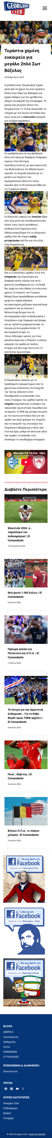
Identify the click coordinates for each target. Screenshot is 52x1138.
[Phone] (23, 1088)
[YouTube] (17, 1088)
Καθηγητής (9, 1041)
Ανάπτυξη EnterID (37, 1134)
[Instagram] (11, 1088)
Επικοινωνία (10, 1071)
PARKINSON (10, 1051)
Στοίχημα (8, 1118)
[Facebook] (5, 1088)
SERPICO (8, 1032)
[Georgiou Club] (16, 8)
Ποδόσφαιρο (10, 1108)
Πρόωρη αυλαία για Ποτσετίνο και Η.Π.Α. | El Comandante (23, 653)
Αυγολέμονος (11, 1036)
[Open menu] (45, 8)
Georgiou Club (11, 1103)
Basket (7, 1113)
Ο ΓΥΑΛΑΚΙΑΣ (11, 1056)
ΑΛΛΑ (6, 1046)
